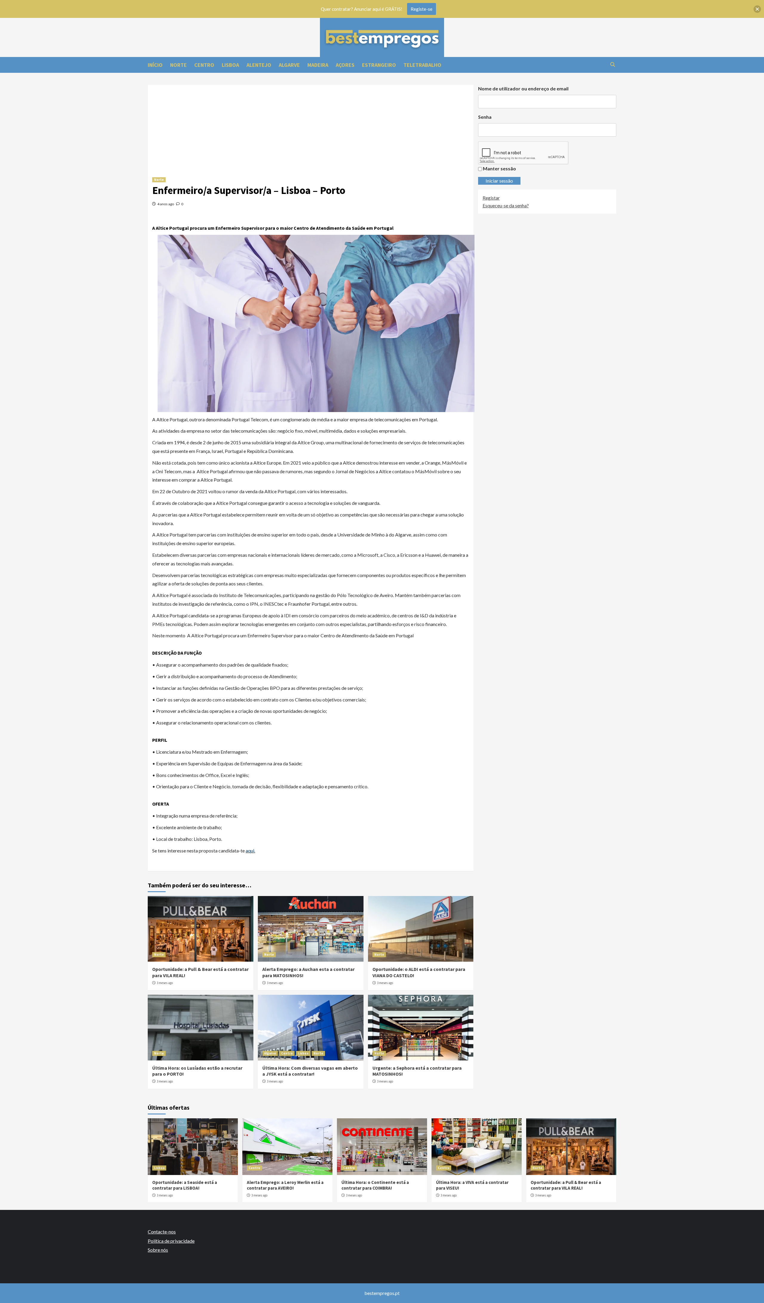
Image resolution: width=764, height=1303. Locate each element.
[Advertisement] (311, 126)
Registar (491, 198)
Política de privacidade (171, 1241)
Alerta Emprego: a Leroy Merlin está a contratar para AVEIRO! (285, 1185)
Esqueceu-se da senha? (506, 205)
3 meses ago (165, 983)
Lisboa (303, 1053)
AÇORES (345, 64)
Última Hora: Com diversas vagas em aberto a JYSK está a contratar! (310, 1071)
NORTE (178, 64)
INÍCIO (155, 64)
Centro (287, 1053)
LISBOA (230, 64)
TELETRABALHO (422, 64)
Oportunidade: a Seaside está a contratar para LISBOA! (184, 1185)
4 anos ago (165, 204)
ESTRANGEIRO (379, 64)
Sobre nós (158, 1250)
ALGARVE (289, 64)
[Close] (757, 9)
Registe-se (421, 9)
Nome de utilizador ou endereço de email (523, 88)
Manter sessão (499, 168)
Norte (159, 180)
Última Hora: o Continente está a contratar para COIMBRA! (375, 1185)
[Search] (612, 64)
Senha (485, 117)
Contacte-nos (162, 1231)
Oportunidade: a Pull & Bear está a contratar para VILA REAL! (566, 1185)
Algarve (270, 1053)
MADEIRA (317, 64)
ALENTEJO (259, 64)
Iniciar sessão (499, 181)
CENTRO (204, 64)
